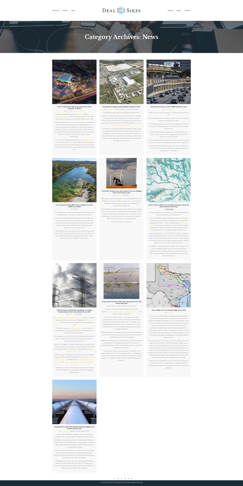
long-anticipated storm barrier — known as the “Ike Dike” (122, 311)
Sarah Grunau (169, 209)
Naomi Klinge (65, 431)
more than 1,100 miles (76, 328)
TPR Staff (169, 312)
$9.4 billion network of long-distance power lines (68, 317)
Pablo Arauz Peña (169, 109)
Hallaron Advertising (137, 482)
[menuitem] (55, 10)
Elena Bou (119, 195)
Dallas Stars (79, 114)
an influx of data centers (70, 362)
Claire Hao (72, 314)
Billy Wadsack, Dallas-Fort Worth (75, 111)
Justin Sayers (109, 109)
